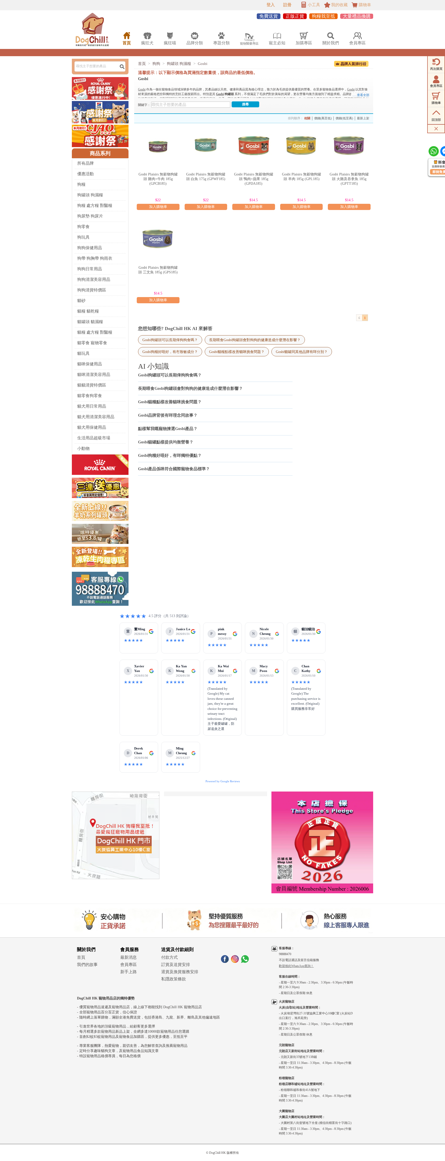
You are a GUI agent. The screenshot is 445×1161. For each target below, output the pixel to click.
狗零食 (83, 226)
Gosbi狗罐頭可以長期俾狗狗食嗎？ (170, 340)
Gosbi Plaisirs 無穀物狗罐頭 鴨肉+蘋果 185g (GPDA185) (253, 179)
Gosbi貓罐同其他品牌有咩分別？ (302, 352)
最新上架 (363, 118)
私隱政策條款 (173, 979)
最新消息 (128, 957)
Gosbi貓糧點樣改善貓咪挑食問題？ (236, 352)
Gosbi (202, 64)
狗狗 (156, 64)
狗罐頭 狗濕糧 (90, 195)
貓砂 (81, 300)
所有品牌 (85, 163)
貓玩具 (83, 353)
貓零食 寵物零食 (92, 343)
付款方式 (169, 957)
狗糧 (81, 184)
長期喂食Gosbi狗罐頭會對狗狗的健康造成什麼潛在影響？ (255, 340)
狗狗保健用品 (89, 248)
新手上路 (128, 972)
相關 (307, 118)
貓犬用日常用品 (91, 406)
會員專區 (128, 964)
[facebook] (225, 961)
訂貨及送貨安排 (175, 964)
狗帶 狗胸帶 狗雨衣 (94, 258)
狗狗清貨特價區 (91, 290)
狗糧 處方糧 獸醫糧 (94, 205)
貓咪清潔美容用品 (93, 374)
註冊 (287, 5)
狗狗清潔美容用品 (93, 279)
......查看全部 (360, 95)
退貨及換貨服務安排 (179, 972)
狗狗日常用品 (89, 269)
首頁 (142, 64)
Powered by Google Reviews (223, 781)
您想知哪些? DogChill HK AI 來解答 (175, 328)
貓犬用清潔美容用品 (95, 417)
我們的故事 (87, 964)
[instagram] (235, 961)
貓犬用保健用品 (91, 427)
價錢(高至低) (323, 118)
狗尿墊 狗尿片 (90, 216)
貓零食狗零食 (89, 395)
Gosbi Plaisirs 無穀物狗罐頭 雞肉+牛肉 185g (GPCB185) (158, 179)
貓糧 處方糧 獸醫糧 (94, 332)
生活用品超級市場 (93, 438)
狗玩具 (83, 237)
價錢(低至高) (344, 118)
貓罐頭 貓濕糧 (90, 321)
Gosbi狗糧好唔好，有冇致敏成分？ (170, 352)
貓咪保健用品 (89, 364)
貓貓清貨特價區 (91, 385)
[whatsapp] (245, 961)
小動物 (83, 448)
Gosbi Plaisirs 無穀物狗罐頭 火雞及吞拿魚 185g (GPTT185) (349, 179)
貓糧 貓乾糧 (88, 311)
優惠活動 (85, 174)
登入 (271, 5)
